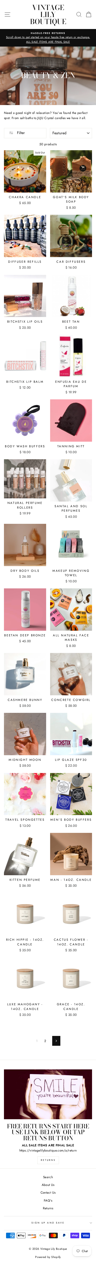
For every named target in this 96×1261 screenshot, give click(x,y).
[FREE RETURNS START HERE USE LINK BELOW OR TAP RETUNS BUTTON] (48, 1094)
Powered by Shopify (48, 1257)
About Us (48, 1184)
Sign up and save (48, 1223)
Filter (20, 132)
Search (48, 1177)
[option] (48, 37)
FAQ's (48, 1200)
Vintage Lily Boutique (48, 14)
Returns (48, 1160)
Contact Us (48, 1192)
